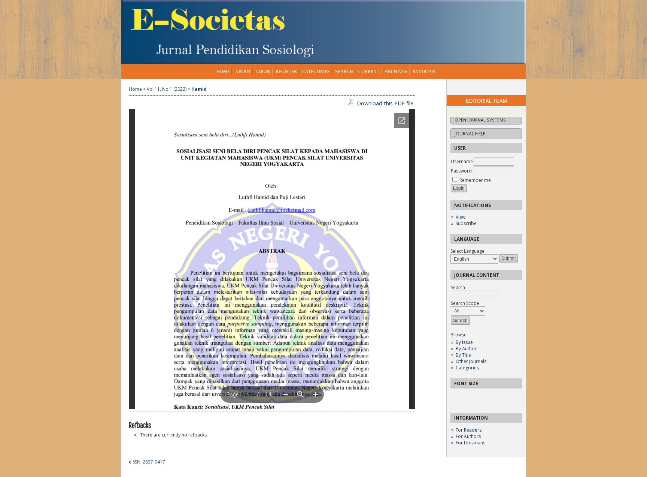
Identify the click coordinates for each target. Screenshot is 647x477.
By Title (463, 355)
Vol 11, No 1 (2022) (166, 89)
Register (286, 71)
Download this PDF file (385, 103)
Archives (396, 71)
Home (223, 71)
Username (462, 161)
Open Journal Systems (480, 120)
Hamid (199, 89)
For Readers (469, 430)
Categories (467, 367)
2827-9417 (154, 462)
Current (368, 71)
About (243, 71)
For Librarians (470, 443)
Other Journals (471, 361)
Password (461, 171)
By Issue (464, 342)
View (460, 217)
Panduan (424, 71)
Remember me (475, 180)
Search (344, 71)
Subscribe (466, 223)
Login (263, 71)
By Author (466, 348)
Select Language (467, 251)
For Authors (468, 436)
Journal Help (470, 133)
